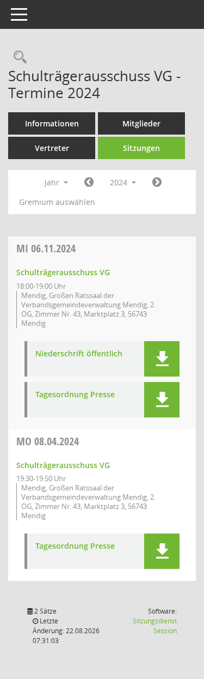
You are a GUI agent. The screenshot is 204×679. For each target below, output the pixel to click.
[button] (162, 359)
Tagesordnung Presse (75, 394)
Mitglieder (141, 123)
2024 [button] (119, 182)
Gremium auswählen (57, 202)
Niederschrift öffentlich (78, 354)
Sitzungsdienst (155, 625)
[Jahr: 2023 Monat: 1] (89, 182)
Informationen (52, 123)
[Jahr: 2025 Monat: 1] (157, 182)
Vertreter (52, 148)
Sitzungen (141, 148)
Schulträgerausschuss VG (63, 272)
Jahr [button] (53, 182)
